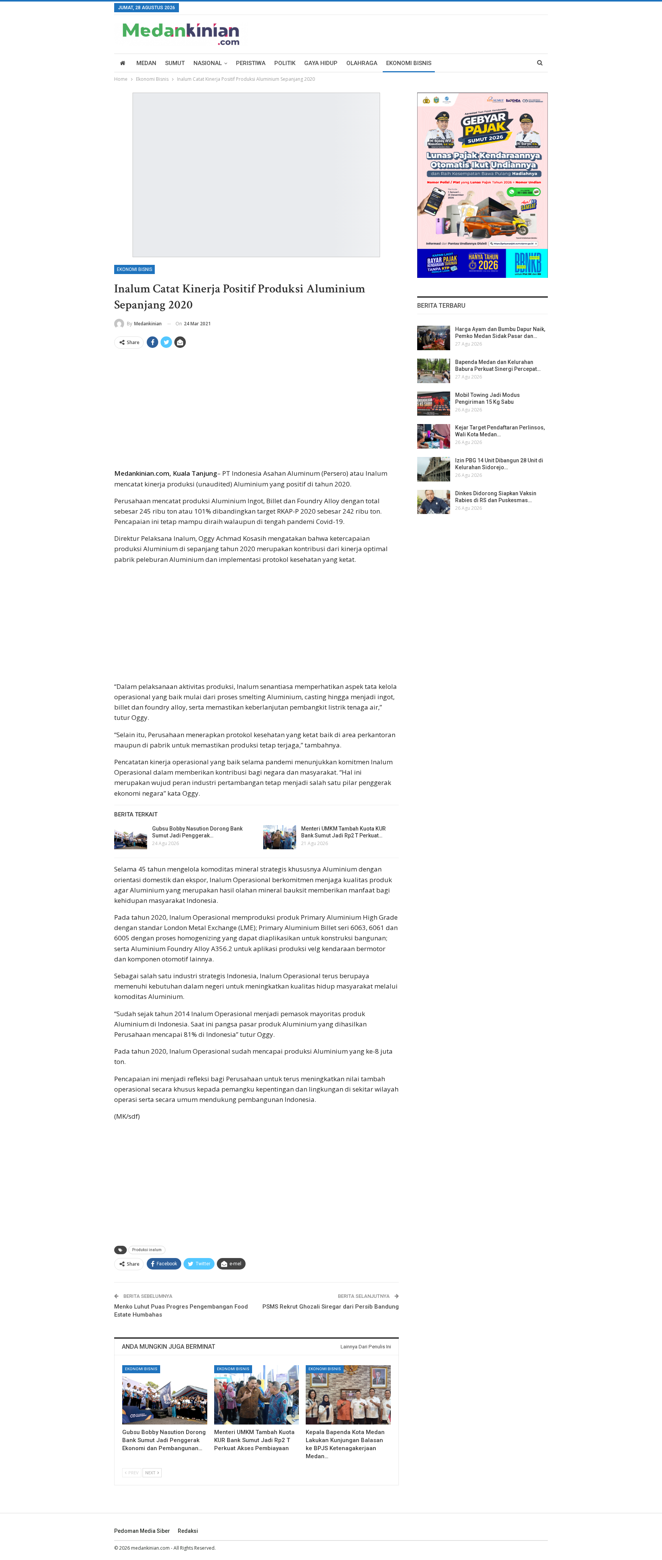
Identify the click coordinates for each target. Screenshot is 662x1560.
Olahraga (361, 63)
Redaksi (188, 1531)
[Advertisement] (256, 411)
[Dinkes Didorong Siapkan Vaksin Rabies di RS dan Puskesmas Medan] (433, 502)
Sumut (175, 63)
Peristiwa (250, 63)
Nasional (207, 63)
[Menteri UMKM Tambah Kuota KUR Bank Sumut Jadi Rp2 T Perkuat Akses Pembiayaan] (279, 837)
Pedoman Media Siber (142, 1531)
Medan (146, 63)
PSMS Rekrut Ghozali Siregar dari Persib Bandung (330, 1306)
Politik (284, 63)
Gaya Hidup (321, 63)
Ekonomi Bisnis (408, 63)
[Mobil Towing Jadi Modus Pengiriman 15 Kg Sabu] (433, 404)
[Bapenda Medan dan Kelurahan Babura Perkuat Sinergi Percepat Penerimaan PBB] (433, 371)
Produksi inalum (147, 1250)
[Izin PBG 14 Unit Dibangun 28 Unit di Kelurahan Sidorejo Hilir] (433, 469)
